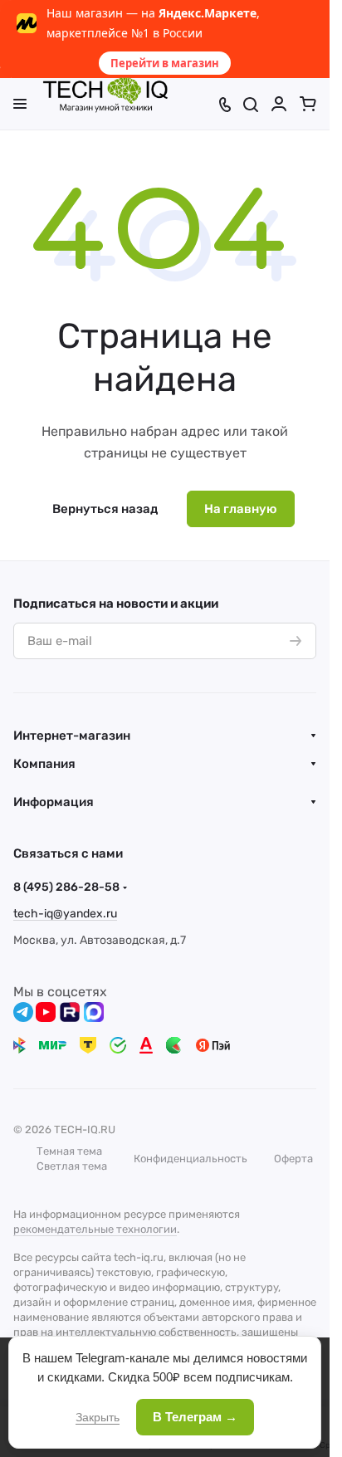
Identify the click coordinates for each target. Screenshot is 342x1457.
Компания (44, 763)
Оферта (293, 1158)
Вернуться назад (105, 508)
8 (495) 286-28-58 (66, 887)
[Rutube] (70, 1012)
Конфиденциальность (190, 1158)
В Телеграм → (195, 1417)
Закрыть (98, 1417)
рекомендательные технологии (95, 1229)
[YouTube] (46, 1012)
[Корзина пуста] (308, 103)
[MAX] (94, 1012)
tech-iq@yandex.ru (65, 914)
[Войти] (279, 103)
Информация (53, 802)
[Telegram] (23, 1012)
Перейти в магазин (164, 63)
